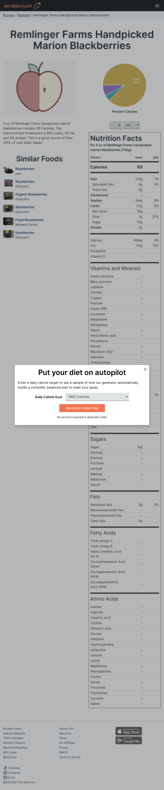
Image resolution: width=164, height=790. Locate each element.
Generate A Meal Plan (82, 408)
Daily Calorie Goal (48, 397)
